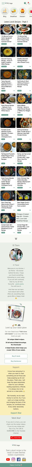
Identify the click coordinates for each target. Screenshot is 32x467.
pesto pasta (19, 284)
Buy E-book (16, 356)
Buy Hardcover (16, 361)
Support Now (16, 413)
